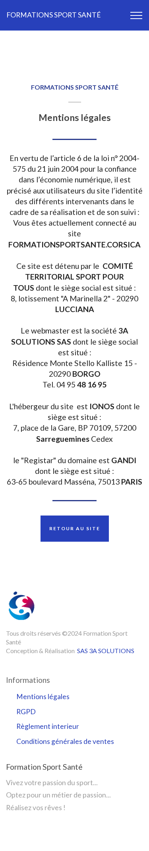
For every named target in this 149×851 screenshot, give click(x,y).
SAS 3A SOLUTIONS (105, 650)
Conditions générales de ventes (65, 741)
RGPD (26, 711)
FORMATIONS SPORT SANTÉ (53, 15)
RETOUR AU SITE (74, 528)
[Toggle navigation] (136, 15)
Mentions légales (43, 696)
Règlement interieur (47, 726)
